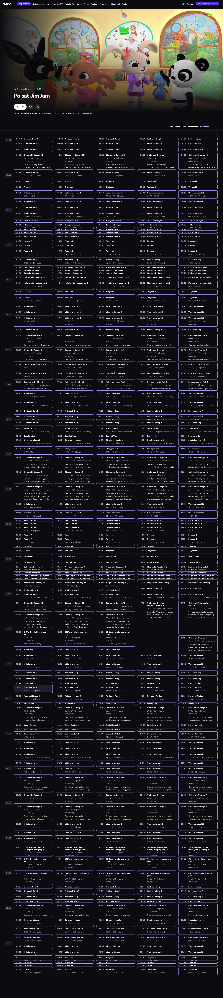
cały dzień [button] (204, 127)
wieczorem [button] (193, 127)
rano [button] (184, 127)
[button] (216, 134)
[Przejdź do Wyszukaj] (183, 4)
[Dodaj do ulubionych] (31, 107)
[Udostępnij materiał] (37, 107)
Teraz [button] (177, 127)
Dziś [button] (171, 127)
